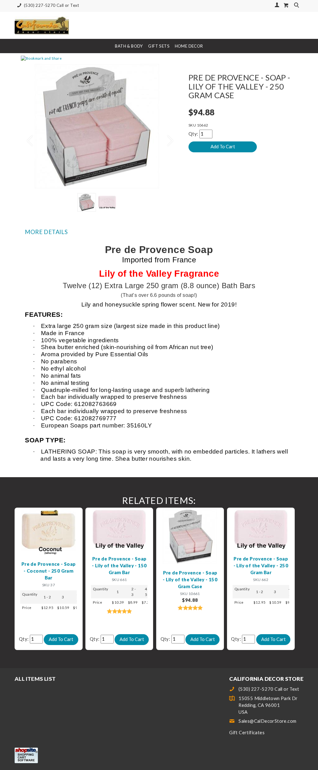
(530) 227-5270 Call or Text (51, 5)
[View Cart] (286, 5)
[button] (27, 138)
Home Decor (189, 46)
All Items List (35, 678)
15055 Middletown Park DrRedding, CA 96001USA (268, 705)
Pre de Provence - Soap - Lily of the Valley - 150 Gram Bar (119, 565)
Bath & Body (129, 46)
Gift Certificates (247, 732)
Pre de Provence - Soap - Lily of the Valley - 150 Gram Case (190, 579)
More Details (46, 232)
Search (297, 5)
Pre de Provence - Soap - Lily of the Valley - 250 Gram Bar (261, 565)
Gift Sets (159, 46)
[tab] (159, 231)
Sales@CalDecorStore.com (267, 721)
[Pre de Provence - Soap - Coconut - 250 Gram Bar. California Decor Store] (49, 531)
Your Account (277, 4)
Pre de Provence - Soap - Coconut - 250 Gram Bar (48, 570)
